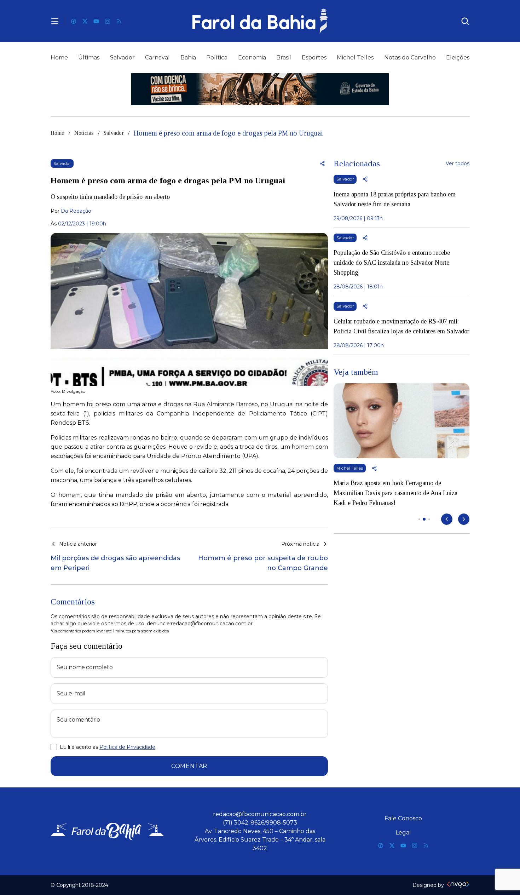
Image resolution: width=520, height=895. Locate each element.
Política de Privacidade (127, 747)
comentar (189, 766)
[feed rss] (119, 21)
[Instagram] (107, 21)
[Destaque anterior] (446, 519)
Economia (252, 57)
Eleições (457, 57)
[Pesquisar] (465, 21)
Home (59, 57)
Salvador (122, 57)
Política (216, 57)
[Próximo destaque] (463, 519)
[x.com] (85, 21)
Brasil (283, 57)
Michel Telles (355, 57)
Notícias (84, 133)
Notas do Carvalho (410, 57)
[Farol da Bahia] (260, 21)
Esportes (314, 57)
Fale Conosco (403, 818)
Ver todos (457, 163)
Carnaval (157, 57)
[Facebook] (73, 21)
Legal (403, 832)
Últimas (88, 57)
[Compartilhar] (322, 163)
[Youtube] (96, 21)
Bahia (188, 57)
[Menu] (55, 21)
